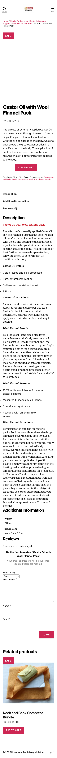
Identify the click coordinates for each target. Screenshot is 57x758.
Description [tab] (10, 194)
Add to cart (26, 167)
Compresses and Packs (23, 23)
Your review (10, 579)
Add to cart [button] (13, 730)
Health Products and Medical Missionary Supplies (31, 179)
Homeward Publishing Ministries (28, 752)
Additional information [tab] (16, 201)
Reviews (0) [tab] (10, 208)
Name (7, 606)
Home (5, 21)
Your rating (10, 572)
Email (6, 619)
